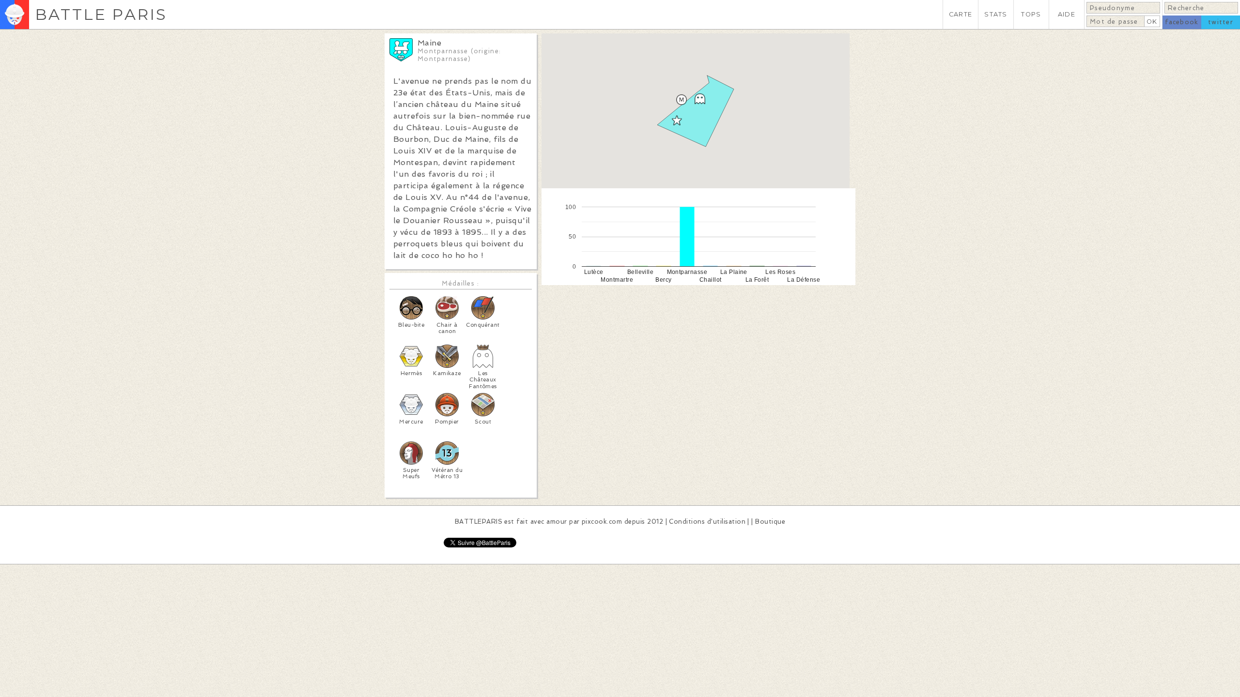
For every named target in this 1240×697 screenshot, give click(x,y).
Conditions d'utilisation (707, 521)
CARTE (960, 14)
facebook (1181, 22)
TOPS (1031, 14)
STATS (995, 14)
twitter (1220, 22)
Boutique (770, 521)
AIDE (1066, 14)
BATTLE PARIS (101, 14)
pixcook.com (602, 521)
